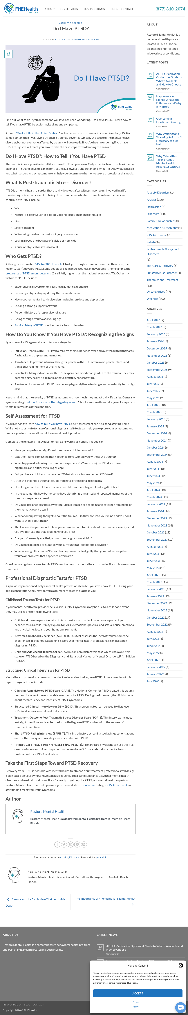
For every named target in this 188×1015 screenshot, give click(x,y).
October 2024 (155, 447)
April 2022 (153, 660)
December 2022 (157, 603)
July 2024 (153, 468)
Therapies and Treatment (162, 279)
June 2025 (153, 391)
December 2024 (157, 433)
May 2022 (153, 653)
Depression (154, 206)
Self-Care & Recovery (160, 265)
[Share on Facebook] (57, 844)
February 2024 (156, 504)
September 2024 (157, 454)
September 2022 (157, 624)
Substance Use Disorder (162, 272)
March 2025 (154, 412)
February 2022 (156, 667)
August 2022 (155, 631)
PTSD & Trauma (157, 235)
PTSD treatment (117, 785)
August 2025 (155, 376)
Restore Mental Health (85, 39)
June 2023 (153, 560)
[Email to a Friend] (71, 844)
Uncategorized (156, 291)
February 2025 (156, 419)
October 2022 (155, 617)
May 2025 (153, 398)
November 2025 (157, 355)
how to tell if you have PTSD (52, 423)
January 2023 (155, 596)
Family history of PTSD (29, 325)
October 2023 (155, 532)
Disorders (76, 23)
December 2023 (157, 518)
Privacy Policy (12, 1004)
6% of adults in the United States (36, 133)
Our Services (68, 8)
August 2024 (155, 461)
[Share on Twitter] (64, 844)
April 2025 (153, 405)
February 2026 (156, 334)
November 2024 (157, 440)
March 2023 (154, 582)
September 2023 (157, 539)
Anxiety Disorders (158, 192)
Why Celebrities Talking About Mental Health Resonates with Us (168, 161)
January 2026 (155, 341)
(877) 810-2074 (170, 8)
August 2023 (155, 546)
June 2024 (153, 476)
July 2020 (153, 681)
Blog (114, 8)
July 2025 (153, 383)
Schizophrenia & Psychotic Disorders (163, 251)
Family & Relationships (161, 221)
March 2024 (154, 497)
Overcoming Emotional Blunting (168, 120)
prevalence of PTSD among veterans (28, 273)
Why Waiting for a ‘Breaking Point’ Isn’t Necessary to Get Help (169, 139)
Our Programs (94, 8)
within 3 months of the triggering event (51, 402)
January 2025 (155, 426)
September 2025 (157, 369)
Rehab (151, 242)
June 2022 (153, 645)
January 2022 (155, 674)
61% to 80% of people (48, 264)
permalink (101, 857)
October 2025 (155, 362)
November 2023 (157, 525)
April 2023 (153, 575)
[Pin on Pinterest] (77, 844)
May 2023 (153, 567)
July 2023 (153, 553)
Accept (137, 993)
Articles (64, 23)
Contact (127, 8)
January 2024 (155, 511)
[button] (180, 965)
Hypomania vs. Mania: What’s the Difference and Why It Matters (168, 101)
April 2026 (153, 320)
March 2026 (154, 327)
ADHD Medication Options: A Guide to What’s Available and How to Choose (169, 79)
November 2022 (157, 610)
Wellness (152, 298)
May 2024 (153, 482)
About (49, 8)
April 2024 (153, 490)
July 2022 (153, 638)
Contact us (88, 785)
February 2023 (156, 589)
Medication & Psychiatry (162, 227)
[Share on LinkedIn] (84, 844)
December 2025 (157, 348)
